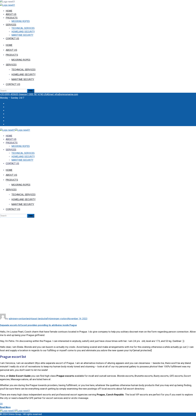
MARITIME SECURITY (22, 35)
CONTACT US (12, 38)
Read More (5, 407)
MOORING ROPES (20, 21)
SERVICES (11, 24)
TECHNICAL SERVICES (23, 28)
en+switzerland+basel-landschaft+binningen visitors (41, 318)
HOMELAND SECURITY (23, 31)
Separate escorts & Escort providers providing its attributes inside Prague (38, 325)
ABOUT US (11, 14)
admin (12, 318)
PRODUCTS (12, 17)
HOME (9, 11)
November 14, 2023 (77, 318)
